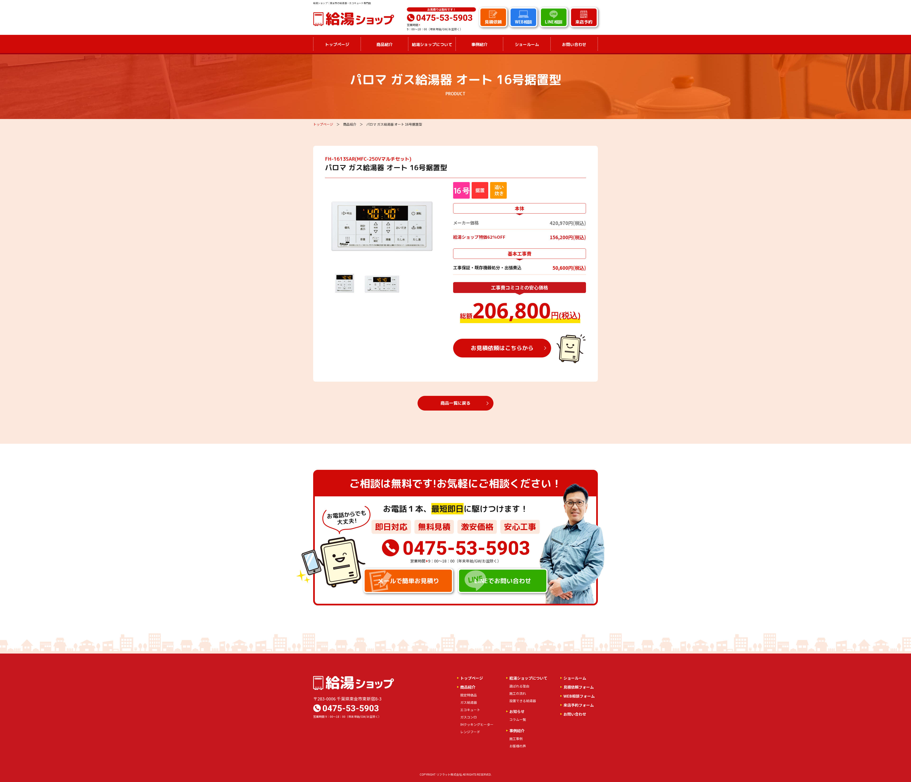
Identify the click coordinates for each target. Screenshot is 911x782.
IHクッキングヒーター (476, 724)
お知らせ (517, 711)
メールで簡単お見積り (408, 580)
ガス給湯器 (468, 702)
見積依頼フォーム (578, 687)
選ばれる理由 (519, 686)
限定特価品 (468, 695)
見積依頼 (493, 22)
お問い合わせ (574, 44)
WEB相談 (523, 22)
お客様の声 (517, 746)
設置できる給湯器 (522, 700)
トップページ (337, 44)
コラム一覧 (517, 719)
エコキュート (470, 709)
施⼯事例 (516, 738)
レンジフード (470, 731)
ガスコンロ (468, 717)
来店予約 (583, 22)
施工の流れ (517, 693)
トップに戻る (892, 766)
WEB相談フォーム (579, 696)
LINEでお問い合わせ (502, 580)
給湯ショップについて (528, 678)
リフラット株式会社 (449, 774)
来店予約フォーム (578, 705)
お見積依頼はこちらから (502, 348)
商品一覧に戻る (456, 403)
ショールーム (527, 44)
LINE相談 (553, 22)
